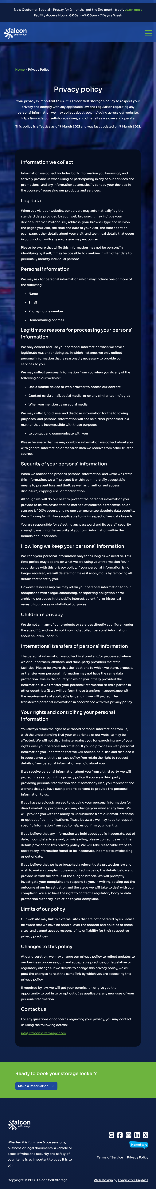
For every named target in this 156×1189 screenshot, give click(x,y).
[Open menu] (148, 33)
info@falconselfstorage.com (43, 1033)
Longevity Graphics (133, 1180)
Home (20, 70)
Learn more (133, 10)
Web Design (103, 1180)
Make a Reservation (33, 1086)
